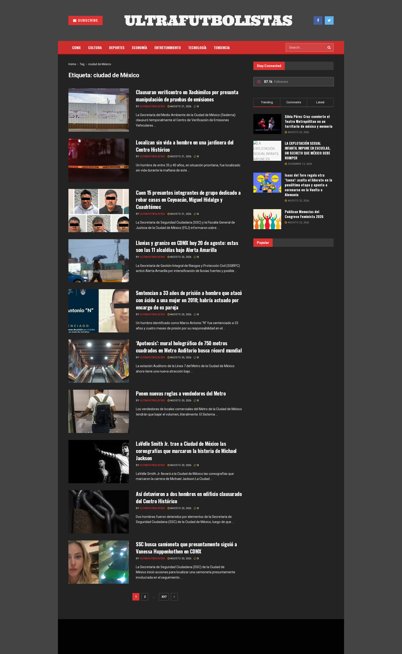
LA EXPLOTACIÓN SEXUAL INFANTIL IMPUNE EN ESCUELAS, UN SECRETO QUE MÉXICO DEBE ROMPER (307, 150)
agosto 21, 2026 (180, 106)
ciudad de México (99, 64)
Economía (139, 47)
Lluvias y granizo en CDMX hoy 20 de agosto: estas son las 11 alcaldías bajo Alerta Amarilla (187, 246)
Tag (82, 64)
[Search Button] (329, 47)
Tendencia (222, 47)
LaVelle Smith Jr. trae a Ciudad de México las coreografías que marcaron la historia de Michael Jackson (186, 451)
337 (163, 596)
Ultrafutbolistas (152, 106)
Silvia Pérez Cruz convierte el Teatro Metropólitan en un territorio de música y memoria (308, 121)
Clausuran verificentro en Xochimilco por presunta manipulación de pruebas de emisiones (187, 95)
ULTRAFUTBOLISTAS (208, 20)
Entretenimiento (167, 47)
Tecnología (197, 47)
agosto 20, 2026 (180, 256)
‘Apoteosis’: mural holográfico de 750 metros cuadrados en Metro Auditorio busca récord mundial (189, 346)
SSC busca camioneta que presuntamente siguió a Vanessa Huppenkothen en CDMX (186, 547)
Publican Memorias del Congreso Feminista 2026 (304, 214)
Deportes (116, 47)
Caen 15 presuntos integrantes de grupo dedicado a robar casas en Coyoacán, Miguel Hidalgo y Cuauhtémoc (188, 200)
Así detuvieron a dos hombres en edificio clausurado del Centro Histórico (189, 497)
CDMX (76, 47)
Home (72, 64)
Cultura (95, 47)
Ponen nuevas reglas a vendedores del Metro (181, 393)
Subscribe (87, 20)
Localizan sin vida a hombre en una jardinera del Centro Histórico (185, 145)
